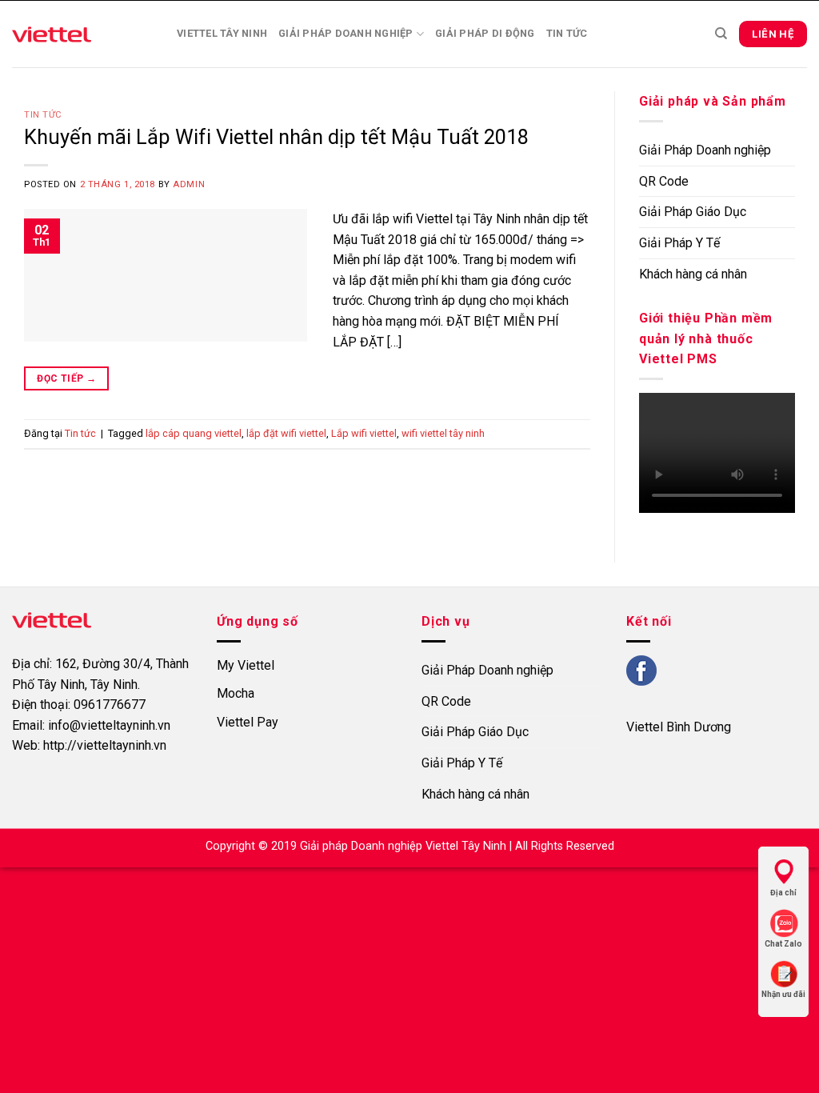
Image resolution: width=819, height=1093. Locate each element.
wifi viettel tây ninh (443, 433)
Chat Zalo (783, 943)
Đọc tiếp (66, 378)
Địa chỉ (783, 892)
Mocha (235, 693)
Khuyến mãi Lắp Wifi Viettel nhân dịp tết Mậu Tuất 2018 (276, 137)
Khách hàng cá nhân (693, 274)
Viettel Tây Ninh (222, 33)
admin (189, 184)
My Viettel (245, 665)
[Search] (721, 33)
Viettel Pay (247, 722)
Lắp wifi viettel (364, 433)
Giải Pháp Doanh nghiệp (345, 33)
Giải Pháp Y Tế (679, 242)
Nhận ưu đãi (783, 994)
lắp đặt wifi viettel (286, 433)
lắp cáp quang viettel (194, 433)
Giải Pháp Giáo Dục (692, 211)
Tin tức (567, 33)
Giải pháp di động (484, 33)
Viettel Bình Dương (678, 727)
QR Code (664, 181)
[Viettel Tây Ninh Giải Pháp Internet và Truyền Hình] (82, 34)
